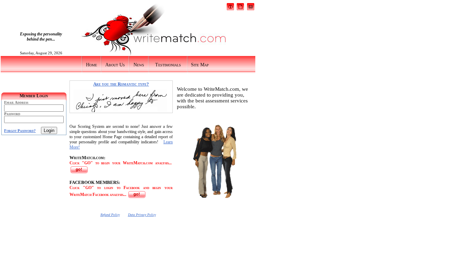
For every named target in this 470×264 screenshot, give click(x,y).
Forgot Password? (20, 131)
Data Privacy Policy (142, 215)
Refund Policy (110, 215)
